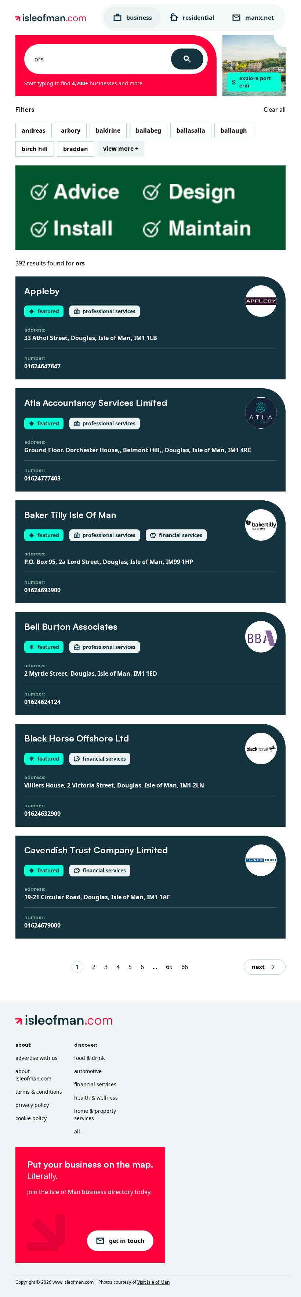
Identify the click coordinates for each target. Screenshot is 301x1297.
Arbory (70, 130)
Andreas (34, 130)
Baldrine (108, 130)
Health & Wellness (96, 1097)
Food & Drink (89, 1057)
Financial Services (95, 1084)
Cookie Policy (31, 1118)
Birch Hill (35, 149)
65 (169, 967)
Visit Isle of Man (153, 1282)
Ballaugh (234, 130)
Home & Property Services (95, 1114)
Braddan (75, 149)
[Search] (187, 59)
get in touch (127, 1241)
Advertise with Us (36, 1057)
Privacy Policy (32, 1104)
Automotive (88, 1071)
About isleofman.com (33, 1075)
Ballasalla (191, 130)
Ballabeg (148, 130)
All (77, 1131)
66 (184, 967)
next (258, 967)
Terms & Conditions (38, 1091)
